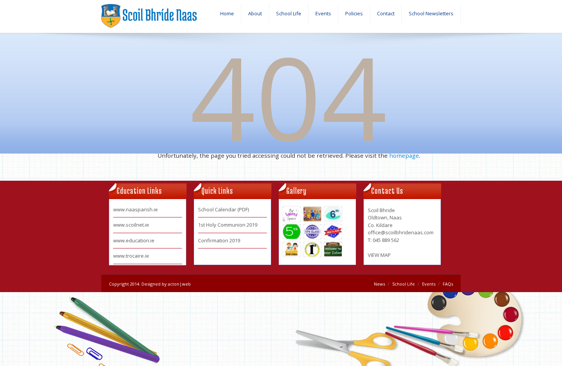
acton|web (179, 284)
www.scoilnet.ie (131, 224)
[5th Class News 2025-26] (291, 231)
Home (227, 13)
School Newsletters (431, 13)
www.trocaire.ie (131, 255)
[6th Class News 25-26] (333, 214)
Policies (354, 13)
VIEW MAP (379, 255)
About (255, 13)
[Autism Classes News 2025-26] (312, 214)
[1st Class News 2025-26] (312, 249)
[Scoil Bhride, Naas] (149, 18)
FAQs (448, 284)
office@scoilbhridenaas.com (401, 232)
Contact (386, 13)
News (379, 284)
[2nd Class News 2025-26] (291, 249)
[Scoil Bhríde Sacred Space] (291, 214)
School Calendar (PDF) (223, 209)
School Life (288, 13)
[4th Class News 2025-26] (312, 231)
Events (323, 13)
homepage (404, 155)
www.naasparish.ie (135, 209)
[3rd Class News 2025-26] (333, 231)
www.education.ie (133, 240)
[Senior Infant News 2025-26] (333, 249)
